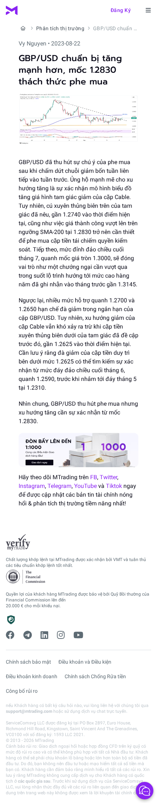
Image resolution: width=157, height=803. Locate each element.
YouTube (85, 485)
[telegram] (27, 635)
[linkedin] (44, 635)
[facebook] (10, 635)
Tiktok (114, 485)
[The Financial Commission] (26, 576)
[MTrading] (12, 10)
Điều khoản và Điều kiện (84, 662)
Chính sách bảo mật (28, 662)
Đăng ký (121, 10)
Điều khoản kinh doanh (31, 676)
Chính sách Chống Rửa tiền (95, 676)
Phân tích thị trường (60, 28)
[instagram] (61, 635)
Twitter (108, 477)
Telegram (59, 485)
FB (93, 477)
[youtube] (78, 635)
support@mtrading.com (29, 711)
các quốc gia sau (34, 781)
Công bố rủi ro (22, 691)
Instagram (32, 485)
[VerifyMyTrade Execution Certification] (18, 542)
